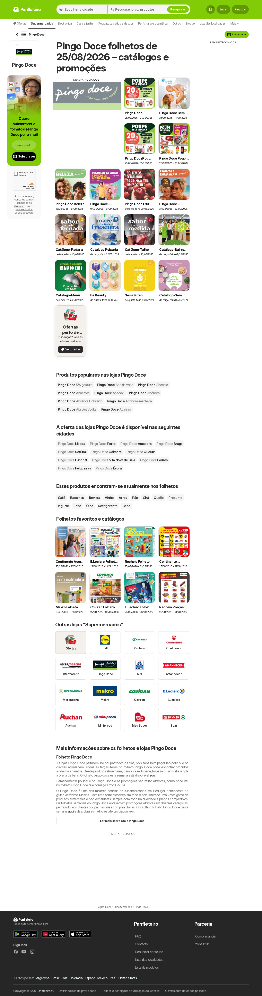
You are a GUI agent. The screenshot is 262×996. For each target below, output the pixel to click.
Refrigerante (107, 506)
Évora (109, 468)
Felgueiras (74, 468)
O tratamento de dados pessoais (185, 991)
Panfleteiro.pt (45, 991)
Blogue (190, 23)
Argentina (42, 978)
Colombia (76, 978)
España (90, 978)
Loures (154, 460)
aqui (152, 775)
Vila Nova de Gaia (113, 460)
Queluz (140, 452)
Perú (113, 978)
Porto (102, 444)
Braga (169, 444)
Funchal (72, 460)
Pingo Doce (75, 385)
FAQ (138, 936)
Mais (233, 23)
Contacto (141, 944)
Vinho (109, 498)
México (102, 978)
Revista (94, 498)
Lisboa (71, 444)
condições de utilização (23, 204)
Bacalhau (77, 498)
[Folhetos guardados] (210, 9)
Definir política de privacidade (77, 991)
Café (61, 498)
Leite (77, 506)
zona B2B (202, 944)
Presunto (175, 498)
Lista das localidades (213, 23)
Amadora (135, 444)
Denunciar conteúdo (149, 952)
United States (127, 978)
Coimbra (106, 452)
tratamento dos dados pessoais (24, 211)
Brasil (55, 978)
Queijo (159, 498)
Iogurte (63, 506)
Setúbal (72, 452)
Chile (64, 978)
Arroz (123, 498)
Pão (135, 498)
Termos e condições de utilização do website (130, 991)
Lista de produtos (147, 967)
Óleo (89, 506)
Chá (146, 498)
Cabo (126, 506)
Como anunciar (205, 936)
